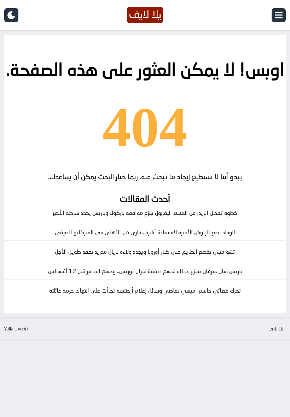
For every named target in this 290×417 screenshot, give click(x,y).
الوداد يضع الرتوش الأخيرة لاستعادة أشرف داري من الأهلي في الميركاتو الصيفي (145, 232)
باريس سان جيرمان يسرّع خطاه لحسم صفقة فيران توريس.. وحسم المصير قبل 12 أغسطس (145, 271)
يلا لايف (275, 328)
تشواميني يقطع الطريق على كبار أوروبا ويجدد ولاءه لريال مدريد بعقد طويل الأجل (145, 251)
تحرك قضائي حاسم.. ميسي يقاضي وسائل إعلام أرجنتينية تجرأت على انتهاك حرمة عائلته (145, 290)
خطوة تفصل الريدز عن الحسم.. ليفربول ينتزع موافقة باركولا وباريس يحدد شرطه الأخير (145, 212)
